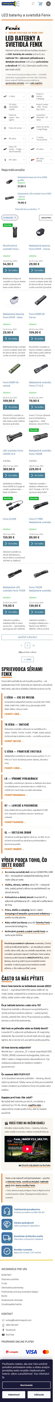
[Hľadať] (33, 4)
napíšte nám (34, 1105)
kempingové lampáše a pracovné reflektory (27, 913)
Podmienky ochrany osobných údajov (19, 1291)
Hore (28, 659)
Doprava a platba (10, 1279)
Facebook (10, 1330)
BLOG (4, 1296)
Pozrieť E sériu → (13, 713)
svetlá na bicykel (30, 1181)
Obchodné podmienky (12, 1287)
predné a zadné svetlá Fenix (31, 931)
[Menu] (48, 4)
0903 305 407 (12, 1325)
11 (34, 645)
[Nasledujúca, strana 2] (27, 645)
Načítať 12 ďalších (27, 637)
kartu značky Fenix (25, 1185)
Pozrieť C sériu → (13, 768)
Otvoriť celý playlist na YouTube (35, 1165)
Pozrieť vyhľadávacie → (16, 794)
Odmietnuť (14, 1394)
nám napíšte (36, 83)
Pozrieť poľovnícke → (15, 822)
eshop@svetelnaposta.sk (18, 1320)
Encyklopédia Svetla (11, 1304)
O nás (4, 1283)
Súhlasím (39, 1394)
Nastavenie (26, 1385)
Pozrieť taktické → (14, 741)
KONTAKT (6, 1275)
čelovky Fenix (43, 922)
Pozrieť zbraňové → (14, 849)
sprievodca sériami (14, 83)
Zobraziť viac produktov (26, 209)
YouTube (10, 1334)
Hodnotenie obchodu (12, 1300)
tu (3, 1377)
